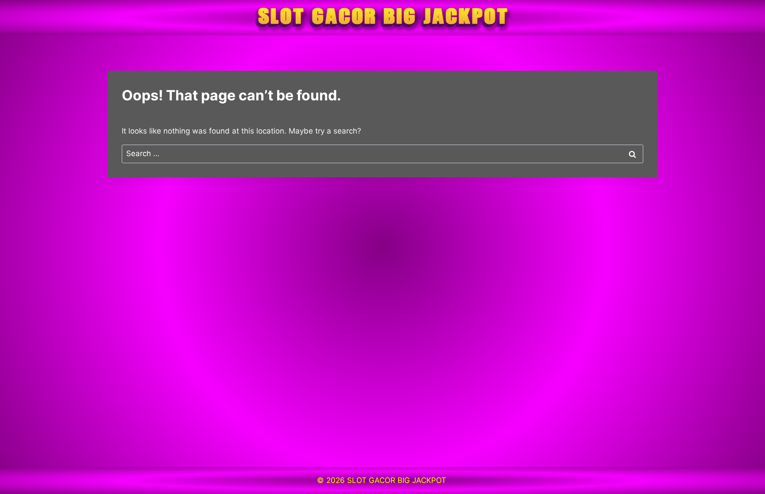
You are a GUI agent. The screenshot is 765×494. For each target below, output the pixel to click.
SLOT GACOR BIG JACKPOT (397, 480)
